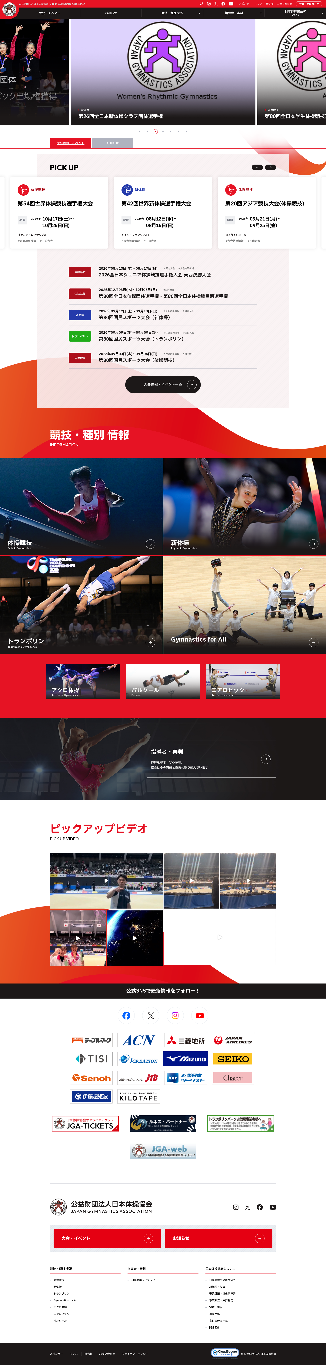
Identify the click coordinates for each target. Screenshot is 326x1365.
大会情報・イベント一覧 (163, 384)
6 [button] (178, 131)
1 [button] (139, 131)
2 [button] (147, 131)
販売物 (270, 4)
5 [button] (170, 131)
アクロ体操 (60, 1307)
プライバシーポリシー (135, 1354)
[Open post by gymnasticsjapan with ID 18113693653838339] (191, 881)
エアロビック (61, 1314)
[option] (163, 72)
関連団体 (214, 1328)
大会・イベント (49, 13)
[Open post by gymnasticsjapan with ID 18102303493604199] (220, 937)
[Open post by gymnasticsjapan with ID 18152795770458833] (78, 938)
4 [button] (163, 131)
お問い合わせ (284, 4)
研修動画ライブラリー (144, 1280)
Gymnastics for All (65, 1300)
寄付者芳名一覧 (218, 1321)
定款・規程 (215, 1307)
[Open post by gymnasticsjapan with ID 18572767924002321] (106, 881)
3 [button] (155, 131)
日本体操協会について (222, 1280)
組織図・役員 (217, 1287)
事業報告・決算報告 (221, 1300)
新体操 (58, 1287)
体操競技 (59, 1280)
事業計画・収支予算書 (222, 1294)
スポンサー (245, 4)
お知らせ (111, 13)
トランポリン (61, 1294)
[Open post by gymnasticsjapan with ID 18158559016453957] (248, 881)
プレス (258, 4)
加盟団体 (214, 1314)
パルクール (60, 1321)
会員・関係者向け (309, 4)
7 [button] (186, 131)
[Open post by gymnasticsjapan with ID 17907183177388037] (134, 938)
